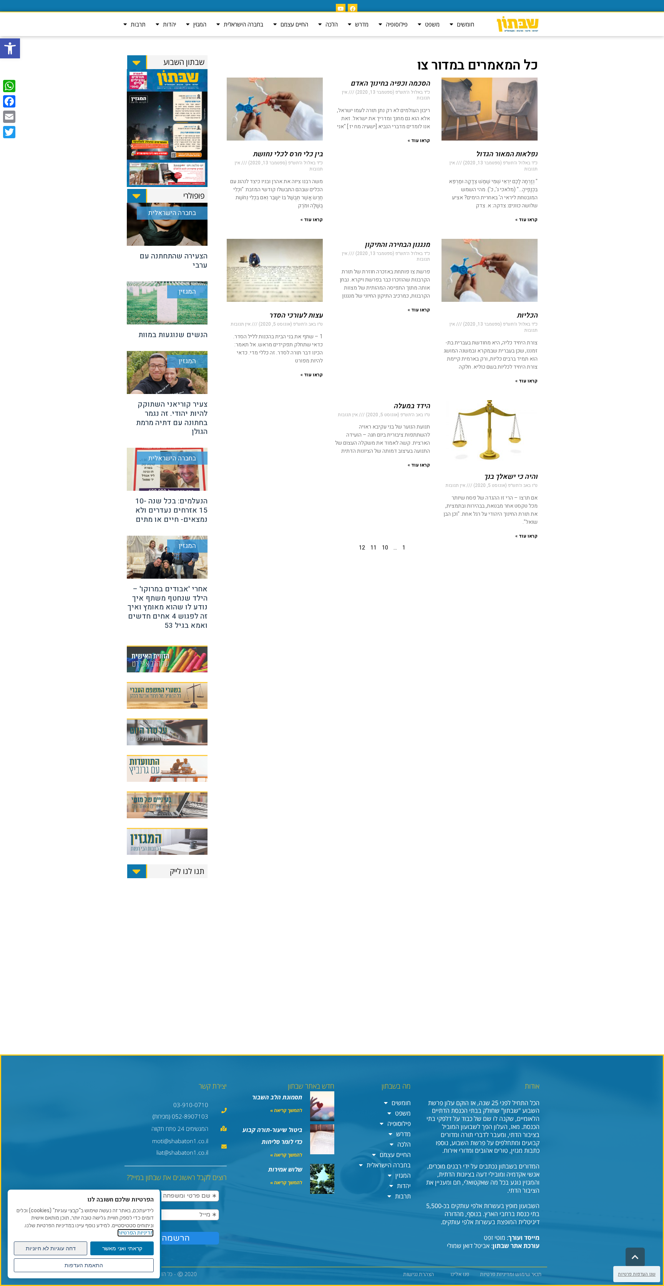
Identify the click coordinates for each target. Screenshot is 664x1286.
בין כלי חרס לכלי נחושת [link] (288, 154)
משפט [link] (432, 24)
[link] (10, 48)
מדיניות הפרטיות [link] (135, 1233)
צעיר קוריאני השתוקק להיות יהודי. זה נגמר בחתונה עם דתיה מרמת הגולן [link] (172, 418)
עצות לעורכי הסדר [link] (296, 315)
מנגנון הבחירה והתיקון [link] (397, 245)
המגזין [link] (199, 24)
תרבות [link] (138, 24)
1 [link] (403, 547)
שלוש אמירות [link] (285, 1169)
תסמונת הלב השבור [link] (277, 1097)
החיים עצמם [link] (294, 24)
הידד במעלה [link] (411, 406)
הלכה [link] (331, 24)
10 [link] (385, 547)
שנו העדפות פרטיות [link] (637, 1274)
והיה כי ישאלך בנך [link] (511, 477)
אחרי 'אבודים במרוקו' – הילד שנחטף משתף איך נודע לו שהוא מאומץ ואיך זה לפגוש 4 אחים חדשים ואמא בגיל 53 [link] (168, 607)
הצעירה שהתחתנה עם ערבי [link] (173, 261)
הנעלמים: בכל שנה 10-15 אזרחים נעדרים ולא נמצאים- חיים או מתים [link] (171, 510)
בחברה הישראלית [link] (243, 24)
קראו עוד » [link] (526, 219)
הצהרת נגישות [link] (418, 1274)
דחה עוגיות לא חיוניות (51, 1248)
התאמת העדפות (84, 1265)
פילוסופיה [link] (397, 24)
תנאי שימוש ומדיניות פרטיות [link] (510, 1274)
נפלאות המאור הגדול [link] (507, 154)
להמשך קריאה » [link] (286, 1110)
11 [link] (373, 547)
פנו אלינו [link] (459, 1274)
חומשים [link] (465, 24)
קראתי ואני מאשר (122, 1248)
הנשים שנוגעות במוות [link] (173, 334)
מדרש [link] (362, 24)
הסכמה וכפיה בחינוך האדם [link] (390, 83)
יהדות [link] (169, 24)
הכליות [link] (527, 315)
